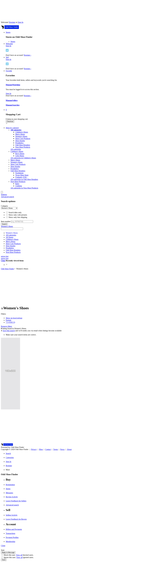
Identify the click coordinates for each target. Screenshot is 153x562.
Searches (15, 105)
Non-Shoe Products (22, 147)
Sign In (20, 22)
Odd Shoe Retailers (22, 145)
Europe (8, 320)
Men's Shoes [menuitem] (15, 160)
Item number (6, 221)
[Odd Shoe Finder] (10, 28)
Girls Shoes (19, 156)
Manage (9, 85)
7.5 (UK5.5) (10, 322)
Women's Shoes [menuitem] (16, 162)
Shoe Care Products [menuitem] (18, 164)
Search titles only (15, 212)
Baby (17, 184)
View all (19, 555)
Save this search (9, 331)
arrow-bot (4, 256)
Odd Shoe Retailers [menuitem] (18, 171)
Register (12, 22)
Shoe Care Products (22, 139)
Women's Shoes (21, 136)
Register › (27, 55)
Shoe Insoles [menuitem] (15, 166)
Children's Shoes (21, 132)
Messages (9, 493)
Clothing (18, 186)
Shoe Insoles (20, 141)
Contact (48, 449)
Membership (10, 541)
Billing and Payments (14, 529)
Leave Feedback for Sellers (16, 501)
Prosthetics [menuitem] (15, 169)
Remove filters (6, 326)
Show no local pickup (14, 318)
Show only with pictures (17, 215)
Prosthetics (19, 143)
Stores (13, 42)
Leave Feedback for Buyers (16, 519)
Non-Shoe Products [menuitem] (18, 182)
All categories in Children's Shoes (23, 158)
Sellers (15, 100)
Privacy (34, 449)
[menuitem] (16, 130)
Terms (55, 449)
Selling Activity (11, 515)
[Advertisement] (76, 286)
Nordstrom (19, 173)
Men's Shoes (20, 134)
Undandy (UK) (21, 177)
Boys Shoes (19, 154)
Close (3, 261)
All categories (16, 149)
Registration (10, 485)
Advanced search (7, 197)
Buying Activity (12, 497)
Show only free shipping (17, 217)
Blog (41, 449)
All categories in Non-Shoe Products (24, 188)
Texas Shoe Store (21, 175)
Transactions (10, 533)
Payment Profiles (12, 537)
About (69, 449)
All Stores (9, 237)
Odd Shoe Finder (7, 269)
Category (4, 206)
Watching (16, 85)
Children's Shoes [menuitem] (17, 151)
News (62, 449)
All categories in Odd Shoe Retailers (24, 179)
